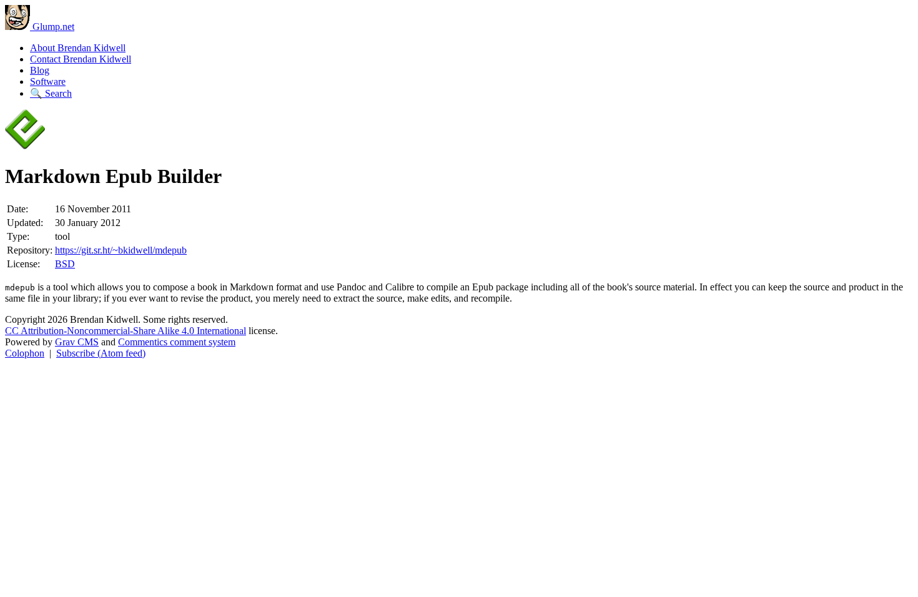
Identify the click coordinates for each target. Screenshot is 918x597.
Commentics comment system (176, 342)
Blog (39, 70)
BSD (65, 264)
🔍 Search (51, 93)
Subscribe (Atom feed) (101, 353)
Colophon (24, 353)
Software (48, 81)
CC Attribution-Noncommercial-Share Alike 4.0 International (125, 330)
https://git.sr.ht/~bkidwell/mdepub (121, 250)
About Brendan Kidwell (78, 47)
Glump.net (52, 26)
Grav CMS (77, 342)
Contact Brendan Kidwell (80, 59)
